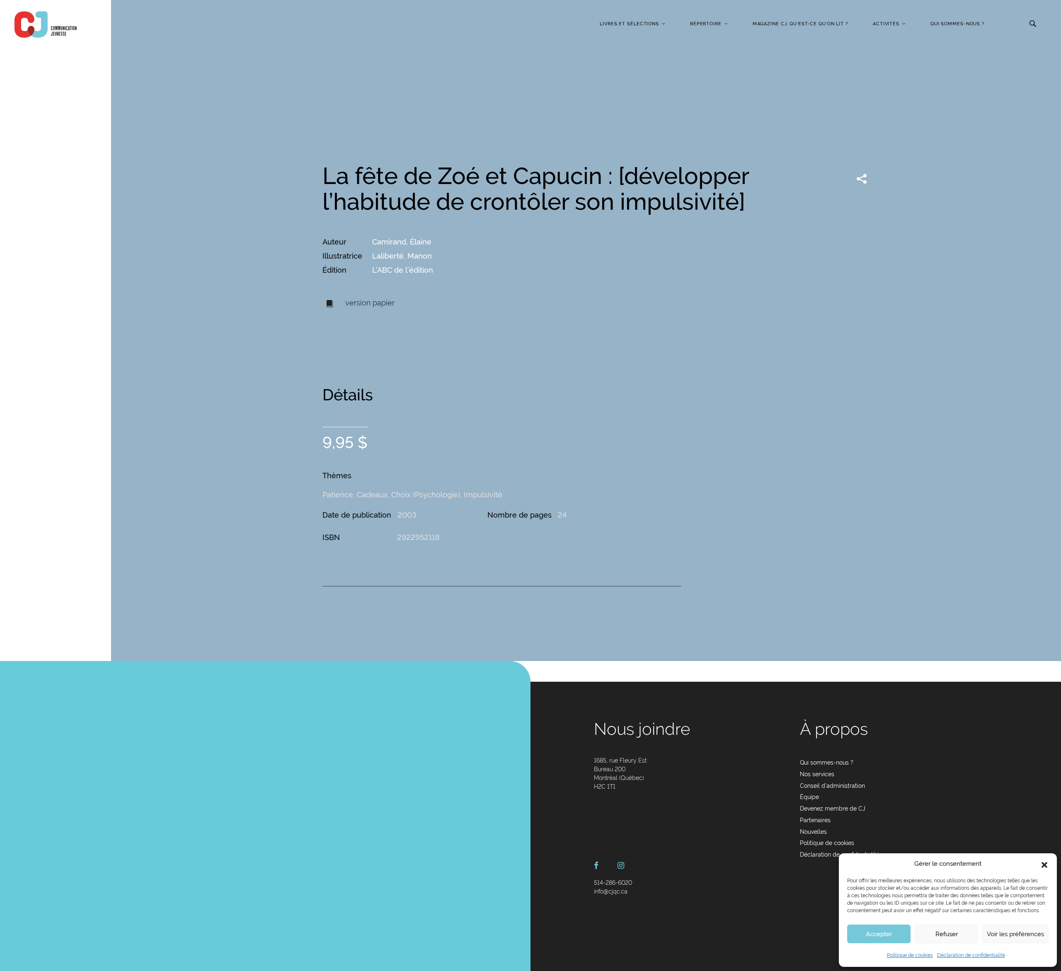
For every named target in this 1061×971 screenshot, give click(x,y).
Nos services (817, 774)
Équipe (809, 797)
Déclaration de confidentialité (971, 955)
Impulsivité (483, 494)
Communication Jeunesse (46, 24)
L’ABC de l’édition (402, 270)
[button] (1044, 864)
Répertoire (706, 24)
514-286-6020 (613, 882)
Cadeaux (372, 494)
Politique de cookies (910, 955)
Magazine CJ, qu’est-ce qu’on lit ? (800, 24)
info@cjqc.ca (610, 891)
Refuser (946, 934)
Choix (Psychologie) (425, 494)
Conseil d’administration (832, 785)
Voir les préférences (1015, 934)
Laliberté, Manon (402, 256)
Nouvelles (813, 831)
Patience (337, 494)
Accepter (879, 934)
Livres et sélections (629, 24)
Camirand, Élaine (401, 241)
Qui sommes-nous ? (957, 24)
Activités (886, 24)
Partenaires (815, 820)
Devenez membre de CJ (832, 808)
